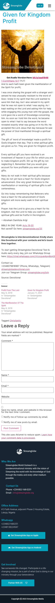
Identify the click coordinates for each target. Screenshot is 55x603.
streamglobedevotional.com (15, 269)
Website (5, 397)
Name (5, 375)
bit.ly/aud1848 (40, 77)
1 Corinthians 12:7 (10, 80)
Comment (7, 341)
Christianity (15, 320)
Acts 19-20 (28, 225)
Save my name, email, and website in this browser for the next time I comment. (26, 411)
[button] (49, 6)
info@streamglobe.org (23, 493)
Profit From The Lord (10, 290)
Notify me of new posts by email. (20, 422)
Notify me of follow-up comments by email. (26, 417)
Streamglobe (16, 5)
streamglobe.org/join (38, 272)
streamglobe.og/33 (32, 228)
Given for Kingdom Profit (38, 290)
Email (5, 386)
